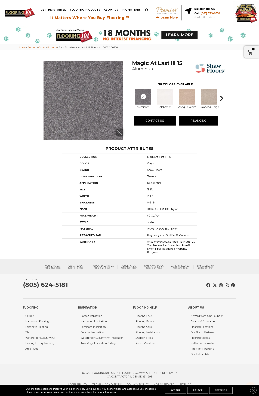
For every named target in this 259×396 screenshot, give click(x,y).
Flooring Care (143, 326)
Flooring (32, 47)
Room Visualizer (145, 343)
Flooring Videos (200, 337)
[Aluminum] (143, 96)
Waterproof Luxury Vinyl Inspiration (102, 337)
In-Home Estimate (202, 343)
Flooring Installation (147, 332)
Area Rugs (31, 348)
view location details (204, 17)
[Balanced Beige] (209, 96)
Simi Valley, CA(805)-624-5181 (205, 267)
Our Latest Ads (200, 354)
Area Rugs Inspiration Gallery (98, 343)
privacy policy (51, 392)
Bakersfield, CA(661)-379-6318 (180, 267)
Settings (221, 390)
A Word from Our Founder (207, 316)
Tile (27, 332)
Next (221, 93)
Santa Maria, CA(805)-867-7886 (154, 267)
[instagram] (220, 285)
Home (22, 47)
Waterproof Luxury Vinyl (40, 337)
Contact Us (155, 120)
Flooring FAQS (144, 316)
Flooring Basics (144, 321)
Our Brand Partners (202, 332)
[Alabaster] (165, 96)
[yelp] (226, 285)
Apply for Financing (202, 348)
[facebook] (207, 285)
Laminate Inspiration (93, 326)
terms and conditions (80, 392)
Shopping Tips (144, 337)
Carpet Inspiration (91, 316)
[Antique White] (187, 96)
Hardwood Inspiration (94, 321)
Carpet (41, 47)
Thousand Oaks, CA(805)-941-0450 (102, 267)
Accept (175, 390)
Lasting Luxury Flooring (39, 343)
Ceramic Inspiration (92, 332)
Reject (197, 390)
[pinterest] (232, 285)
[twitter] (214, 285)
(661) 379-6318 (210, 13)
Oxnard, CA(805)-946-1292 (75, 267)
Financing (198, 120)
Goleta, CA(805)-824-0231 (129, 267)
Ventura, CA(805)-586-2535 (52, 267)
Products (52, 47)
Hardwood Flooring (37, 321)
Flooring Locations (202, 326)
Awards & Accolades (203, 321)
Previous (130, 93)
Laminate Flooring (36, 326)
